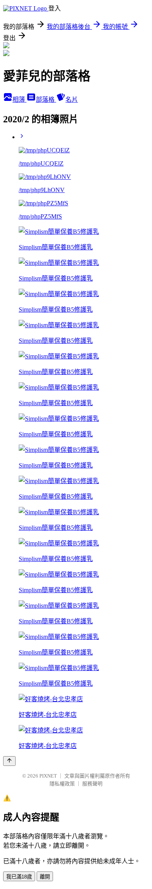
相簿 (19, 99)
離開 (45, 877)
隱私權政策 (62, 784)
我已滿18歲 (19, 877)
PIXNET (48, 776)
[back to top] (9, 761)
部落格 (46, 99)
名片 (71, 99)
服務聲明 (92, 784)
